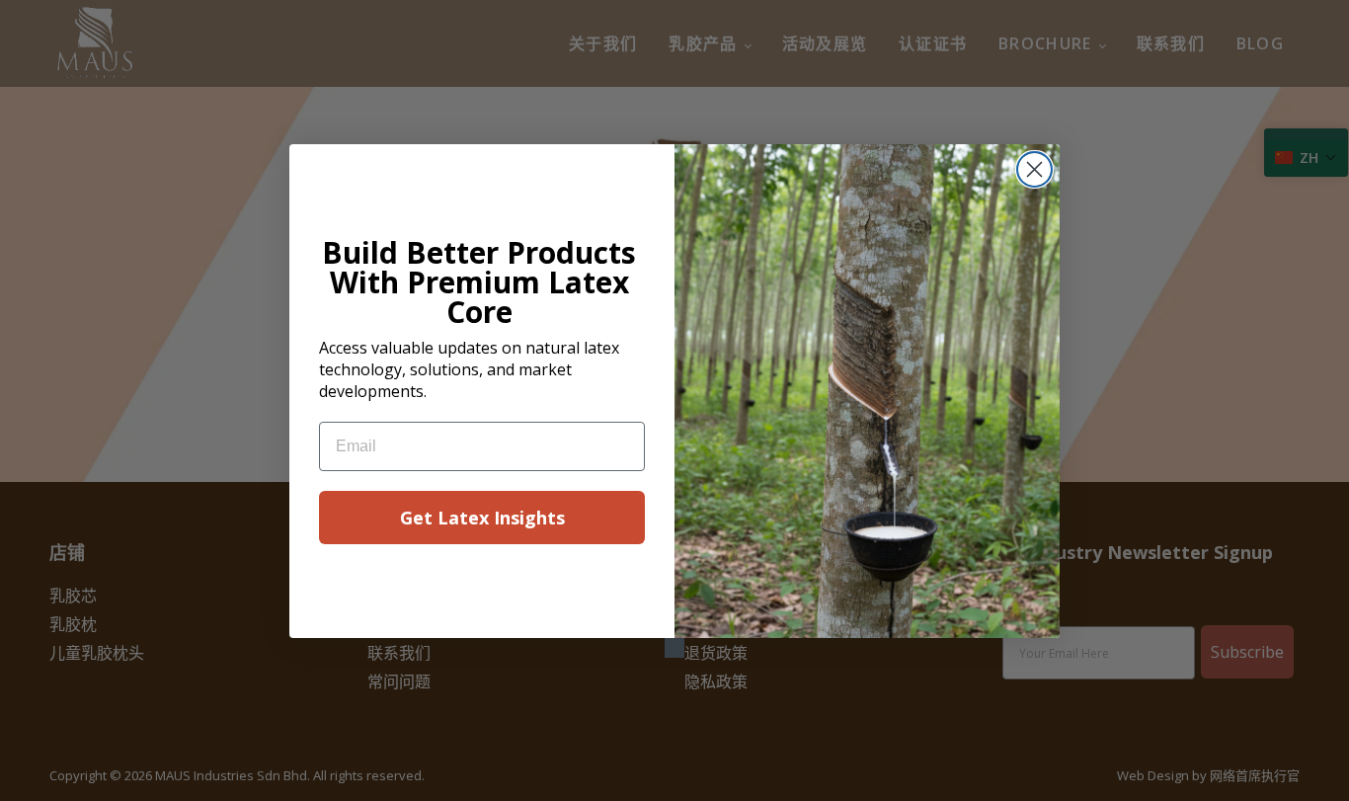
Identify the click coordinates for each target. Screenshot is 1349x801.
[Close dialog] (1034, 169)
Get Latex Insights (482, 517)
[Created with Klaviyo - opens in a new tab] (674, 648)
